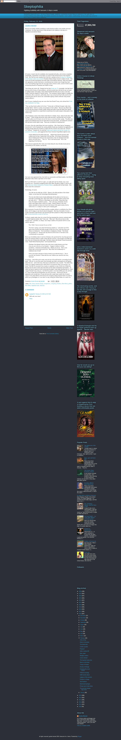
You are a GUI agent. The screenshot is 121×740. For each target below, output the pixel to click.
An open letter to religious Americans (86, 495)
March (82, 635)
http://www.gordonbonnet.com (84, 66)
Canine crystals (84, 646)
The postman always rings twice (85, 689)
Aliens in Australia (84, 642)
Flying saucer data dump (86, 686)
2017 (80, 611)
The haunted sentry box (86, 660)
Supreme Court (35, 285)
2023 (80, 598)
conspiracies (47, 283)
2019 (80, 607)
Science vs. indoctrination (87, 529)
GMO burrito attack (85, 675)
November (83, 617)
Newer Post (29, 328)
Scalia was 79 (54, 88)
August (82, 624)
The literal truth (84, 644)
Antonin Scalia (39, 283)
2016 (80, 613)
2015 (80, 695)
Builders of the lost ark (90, 541)
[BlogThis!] (53, 281)
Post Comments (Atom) (53, 333)
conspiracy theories (56, 283)
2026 (80, 591)
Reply (30, 298)
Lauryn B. (32, 294)
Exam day (87, 552)
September (83, 622)
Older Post (69, 328)
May (81, 631)
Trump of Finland (84, 664)
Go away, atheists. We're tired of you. (89, 483)
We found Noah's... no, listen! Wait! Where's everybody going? (90, 518)
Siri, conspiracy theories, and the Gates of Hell (90, 505)
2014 (80, 697)
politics (70, 283)
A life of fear (83, 640)
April (81, 633)
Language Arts (80, 69)
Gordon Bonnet (83, 716)
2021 (80, 602)
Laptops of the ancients (86, 677)
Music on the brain (84, 662)
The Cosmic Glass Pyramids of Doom (89, 471)
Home (49, 328)
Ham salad (82, 653)
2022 (80, 600)
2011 (80, 704)
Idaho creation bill (84, 651)
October (82, 620)
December (83, 615)
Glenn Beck (65, 283)
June (81, 629)
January (82, 692)
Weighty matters (84, 655)
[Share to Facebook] (57, 281)
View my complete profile (83, 725)
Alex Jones (32, 283)
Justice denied (83, 657)
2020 (80, 604)
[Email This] (52, 281)
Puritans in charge (84, 679)
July (81, 626)
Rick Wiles (28, 285)
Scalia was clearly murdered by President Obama (40, 185)
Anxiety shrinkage (84, 666)
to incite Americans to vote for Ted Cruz (37, 214)
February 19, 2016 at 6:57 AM (43, 294)
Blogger (79, 736)
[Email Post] (48, 281)
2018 (80, 609)
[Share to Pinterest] (58, 281)
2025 (80, 593)
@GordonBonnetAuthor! (83, 63)
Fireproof (82, 649)
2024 (80, 595)
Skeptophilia (33, 6)
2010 (80, 706)
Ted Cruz (42, 285)
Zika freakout (83, 681)
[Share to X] (55, 281)
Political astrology (84, 672)
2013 (80, 699)
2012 (80, 702)
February (82, 638)
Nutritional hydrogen (85, 684)
